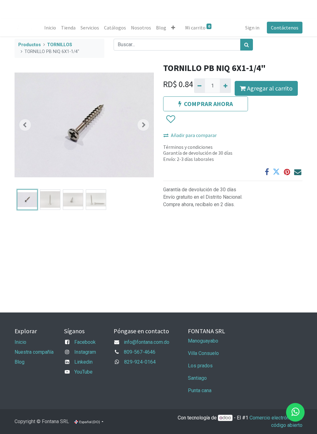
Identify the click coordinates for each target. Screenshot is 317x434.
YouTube (83, 372)
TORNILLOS (59, 44)
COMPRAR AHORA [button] (208, 104)
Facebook (85, 342)
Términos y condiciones (188, 147)
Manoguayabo (203, 341)
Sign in (252, 27)
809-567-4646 (139, 352)
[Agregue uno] (225, 85)
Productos (29, 44)
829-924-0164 (140, 362)
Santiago (197, 378)
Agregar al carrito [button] (269, 88)
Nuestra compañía (34, 352)
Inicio (20, 342)
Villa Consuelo (203, 353)
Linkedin (83, 362)
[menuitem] (50, 27)
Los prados (200, 366)
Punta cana (200, 390)
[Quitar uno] (199, 85)
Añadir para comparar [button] (194, 135)
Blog (19, 362)
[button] (173, 27)
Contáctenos (284, 27)
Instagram (85, 352)
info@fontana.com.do (146, 342)
